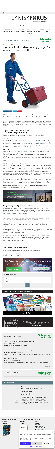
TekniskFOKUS (27, 19)
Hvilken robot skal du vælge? (10, 343)
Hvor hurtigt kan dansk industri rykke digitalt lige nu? (14, 352)
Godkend (25, 443)
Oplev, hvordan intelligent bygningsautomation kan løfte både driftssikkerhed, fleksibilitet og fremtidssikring (26, 362)
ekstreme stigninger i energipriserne (19, 151)
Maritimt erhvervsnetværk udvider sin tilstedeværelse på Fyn (33, 400)
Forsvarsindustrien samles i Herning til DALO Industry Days (33, 399)
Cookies (31, 446)
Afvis (36, 443)
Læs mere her (36, 325)
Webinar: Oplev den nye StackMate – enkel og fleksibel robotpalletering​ (19, 341)
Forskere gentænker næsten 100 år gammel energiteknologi (33, 397)
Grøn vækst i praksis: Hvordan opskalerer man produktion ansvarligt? (18, 350)
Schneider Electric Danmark (16, 40)
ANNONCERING (40, 13)
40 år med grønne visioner (26, 391)
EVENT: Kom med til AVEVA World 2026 (12, 358)
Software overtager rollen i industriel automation (14, 347)
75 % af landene (35, 140)
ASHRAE (30, 143)
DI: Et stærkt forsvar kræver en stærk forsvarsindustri (32, 390)
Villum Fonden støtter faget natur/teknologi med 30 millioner (34, 396)
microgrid (23, 230)
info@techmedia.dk (42, 429)
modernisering (10, 213)
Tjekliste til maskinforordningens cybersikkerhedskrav (32, 386)
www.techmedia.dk (39, 426)
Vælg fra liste (48, 443)
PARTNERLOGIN (49, 13)
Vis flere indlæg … (47, 366)
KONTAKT (32, 13)
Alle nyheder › (47, 407)
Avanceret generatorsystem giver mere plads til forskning (33, 388)
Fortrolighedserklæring (38, 446)
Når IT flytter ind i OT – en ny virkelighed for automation (15, 345)
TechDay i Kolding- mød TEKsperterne (12, 360)
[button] (52, 432)
